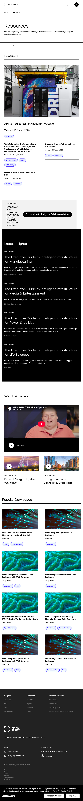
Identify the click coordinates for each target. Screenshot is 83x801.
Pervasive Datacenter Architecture (61, 711)
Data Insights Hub (55, 707)
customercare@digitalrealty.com (56, 751)
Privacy (6, 772)
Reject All (73, 796)
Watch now (20, 445)
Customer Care (47, 747)
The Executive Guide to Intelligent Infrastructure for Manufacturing (40, 259)
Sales (6, 747)
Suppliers (7, 779)
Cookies (6, 776)
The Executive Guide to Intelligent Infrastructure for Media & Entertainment (40, 291)
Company (31, 696)
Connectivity (53, 704)
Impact (29, 704)
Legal (5, 770)
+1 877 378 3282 (13, 752)
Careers (29, 711)
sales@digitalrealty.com (15, 756)
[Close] (79, 788)
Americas (7, 700)
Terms (6, 774)
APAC (6, 707)
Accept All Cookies (54, 796)
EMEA (6, 704)
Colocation (53, 700)
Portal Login (49, 756)
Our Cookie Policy (64, 791)
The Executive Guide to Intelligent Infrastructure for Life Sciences (40, 352)
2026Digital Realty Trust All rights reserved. (18, 765)
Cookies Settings (8, 796)
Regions (7, 696)
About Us (30, 700)
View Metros (8, 711)
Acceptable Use (9, 777)
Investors (30, 707)
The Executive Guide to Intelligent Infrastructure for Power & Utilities (40, 320)
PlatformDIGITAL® (56, 696)
